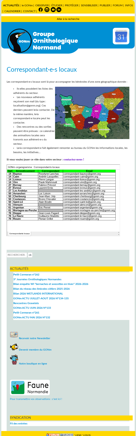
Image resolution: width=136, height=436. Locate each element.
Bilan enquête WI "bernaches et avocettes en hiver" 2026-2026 (50, 284)
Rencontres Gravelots (26, 303)
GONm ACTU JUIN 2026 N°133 (32, 308)
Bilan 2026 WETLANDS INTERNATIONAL (38, 293)
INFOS (129, 5)
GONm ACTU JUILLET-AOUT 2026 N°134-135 (41, 298)
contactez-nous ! (74, 159)
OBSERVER (42, 5)
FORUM (118, 5)
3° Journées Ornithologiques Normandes (37, 279)
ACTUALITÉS (11, 5)
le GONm (27, 5)
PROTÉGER (71, 5)
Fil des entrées (18, 423)
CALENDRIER (12, 11)
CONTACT (29, 11)
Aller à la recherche (68, 19)
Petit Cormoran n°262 (26, 274)
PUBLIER (105, 5)
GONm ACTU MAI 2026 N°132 (31, 317)
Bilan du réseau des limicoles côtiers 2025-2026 (41, 289)
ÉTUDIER (56, 5)
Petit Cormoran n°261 (26, 312)
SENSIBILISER (89, 5)
